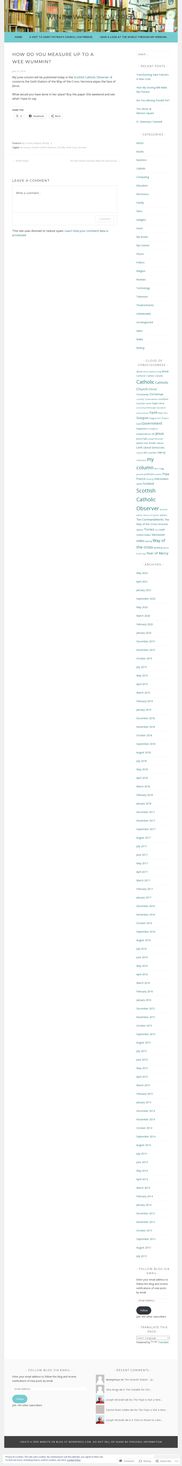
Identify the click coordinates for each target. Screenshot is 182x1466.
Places (140, 254)
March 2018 (143, 786)
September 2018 (145, 744)
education (161, 408)
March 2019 (143, 692)
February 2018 (144, 795)
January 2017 (143, 897)
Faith (153, 412)
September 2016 (145, 931)
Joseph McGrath (155, 439)
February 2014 (144, 1196)
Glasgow (142, 418)
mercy (161, 452)
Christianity (142, 394)
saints (139, 483)
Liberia (139, 453)
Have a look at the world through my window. (133, 37)
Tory (157, 530)
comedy (140, 399)
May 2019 (142, 675)
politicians (149, 474)
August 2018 (143, 752)
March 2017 (143, 880)
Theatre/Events (145, 305)
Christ (153, 389)
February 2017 (144, 889)
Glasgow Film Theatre (159, 418)
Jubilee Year (142, 443)
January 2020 (143, 632)
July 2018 (141, 761)
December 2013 (145, 1213)
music (139, 228)
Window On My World (91, 17)
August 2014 (143, 1145)
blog (159, 371)
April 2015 (142, 1076)
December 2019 (145, 641)
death (148, 403)
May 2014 (142, 1170)
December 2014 (145, 1111)
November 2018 (145, 726)
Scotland (148, 484)
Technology (143, 288)
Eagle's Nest (158, 403)
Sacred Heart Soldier (118, 1410)
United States (143, 534)
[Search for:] (153, 54)
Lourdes (152, 452)
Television (142, 296)
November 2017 (145, 820)
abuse (139, 371)
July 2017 (141, 846)
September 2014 (145, 1136)
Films (139, 211)
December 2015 (145, 1008)
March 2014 (143, 1187)
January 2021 (143, 590)
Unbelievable (143, 313)
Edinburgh (151, 408)
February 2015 (144, 1093)
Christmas (156, 394)
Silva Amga (112, 1389)
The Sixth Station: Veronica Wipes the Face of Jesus (94, 160)
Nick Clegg (159, 468)
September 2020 (145, 598)
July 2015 (141, 1051)
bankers (153, 371)
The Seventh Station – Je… (139, 1379)
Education (142, 185)
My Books (142, 236)
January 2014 (143, 1205)
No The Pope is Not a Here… (145, 1399)
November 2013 (145, 1222)
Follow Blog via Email (49, 1370)
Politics (140, 262)
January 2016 (143, 1000)
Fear (160, 413)
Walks (139, 339)
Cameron (141, 375)
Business (141, 160)
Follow (144, 1310)
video (139, 330)
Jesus (160, 433)
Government (152, 423)
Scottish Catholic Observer (91, 77)
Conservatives (151, 399)
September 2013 (145, 1239)
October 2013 (144, 1230)
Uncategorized (144, 322)
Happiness (142, 428)
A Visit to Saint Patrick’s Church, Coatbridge (60, 37)
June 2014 (142, 1162)
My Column (27, 143)
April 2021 (142, 581)
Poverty (149, 479)
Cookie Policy (74, 1460)
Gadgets (141, 219)
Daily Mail (140, 403)
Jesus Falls (142, 438)
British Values (22, 160)
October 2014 (144, 1128)
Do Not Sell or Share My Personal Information (127, 1441)
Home (18, 37)
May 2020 (142, 607)
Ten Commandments (150, 519)
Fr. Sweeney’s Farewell (149, 121)
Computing (142, 177)
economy (140, 408)
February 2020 (144, 624)
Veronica (82, 147)
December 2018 (145, 718)
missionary (141, 460)
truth (162, 529)
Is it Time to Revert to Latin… (146, 1420)
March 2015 (143, 1085)
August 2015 (143, 1042)
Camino (150, 375)
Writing (45, 143)
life (145, 452)
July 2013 (141, 1256)
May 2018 (142, 769)
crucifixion (163, 399)
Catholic (141, 168)
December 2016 (145, 906)
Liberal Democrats (154, 447)
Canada (159, 375)
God (138, 423)
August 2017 (143, 837)
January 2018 (143, 803)
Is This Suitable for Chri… (137, 1389)
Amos (145, 371)
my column (25, 147)
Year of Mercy (157, 553)
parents (139, 474)
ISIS (153, 434)
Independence (143, 434)
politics (158, 474)
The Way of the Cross (67, 147)
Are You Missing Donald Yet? (152, 100)
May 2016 (142, 965)
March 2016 (143, 983)
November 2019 (145, 650)
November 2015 (145, 1017)
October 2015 (144, 1025)
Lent (139, 447)
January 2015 (143, 1102)
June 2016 (142, 957)
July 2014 (141, 1153)
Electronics (142, 194)
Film (166, 413)
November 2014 (145, 1119)
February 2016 (144, 991)
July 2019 (141, 667)
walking (148, 541)
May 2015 (142, 1068)
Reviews (141, 279)
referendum (161, 479)
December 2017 (145, 812)
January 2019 (143, 709)
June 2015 (142, 1059)
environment (142, 413)
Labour (160, 443)
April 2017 (142, 872)
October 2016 (144, 923)
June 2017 (142, 854)
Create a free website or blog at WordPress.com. (56, 1441)
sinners (163, 515)
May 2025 (142, 573)
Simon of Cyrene (151, 515)
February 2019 (144, 701)
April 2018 (142, 778)
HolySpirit (153, 429)
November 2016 (145, 914)
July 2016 (141, 948)
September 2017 (145, 829)
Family (140, 202)
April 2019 (142, 684)
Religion (37, 143)
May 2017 (142, 863)
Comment (104, 218)
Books (140, 151)
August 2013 (143, 1247)
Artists (140, 143)
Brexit (165, 371)
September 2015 (145, 1034)
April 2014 (142, 1179)
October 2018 (144, 735)
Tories (149, 529)
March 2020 (143, 615)
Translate (163, 1342)
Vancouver (158, 535)
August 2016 (143, 940)
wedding (158, 547)
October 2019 (144, 658)
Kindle (152, 443)
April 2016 (142, 974)
